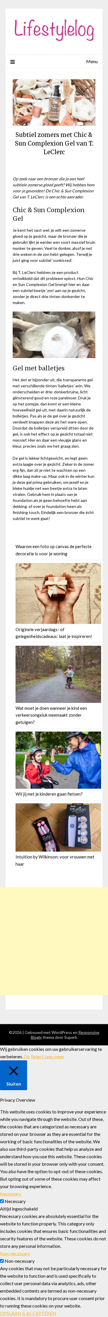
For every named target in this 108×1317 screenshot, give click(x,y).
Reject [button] (37, 1056)
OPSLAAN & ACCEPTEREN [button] (28, 1313)
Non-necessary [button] (15, 1253)
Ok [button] (27, 1056)
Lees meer (54, 1056)
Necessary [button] (10, 1193)
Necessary (15, 1201)
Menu (92, 61)
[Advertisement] (54, 941)
